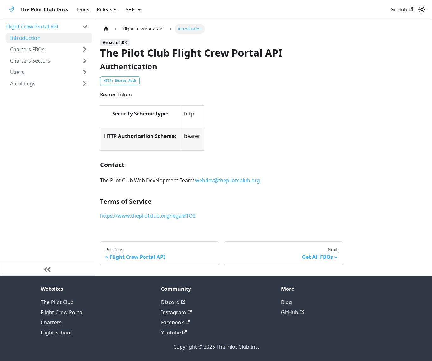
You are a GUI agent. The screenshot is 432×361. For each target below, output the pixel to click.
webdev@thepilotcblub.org (227, 180)
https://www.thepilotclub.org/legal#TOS (148, 215)
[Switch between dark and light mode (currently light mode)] (422, 9)
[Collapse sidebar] (47, 269)
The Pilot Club (57, 302)
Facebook (172, 322)
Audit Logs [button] (22, 83)
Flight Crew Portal (62, 312)
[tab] (120, 81)
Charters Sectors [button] (30, 60)
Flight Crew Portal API (32, 26)
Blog (286, 302)
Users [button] (17, 72)
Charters (51, 322)
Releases (107, 9)
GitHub (398, 9)
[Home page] (106, 29)
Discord (170, 302)
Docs (83, 9)
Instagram (173, 312)
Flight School (56, 332)
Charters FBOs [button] (27, 49)
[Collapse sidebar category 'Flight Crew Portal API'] (85, 27)
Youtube (171, 332)
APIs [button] (130, 9)
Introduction (25, 37)
